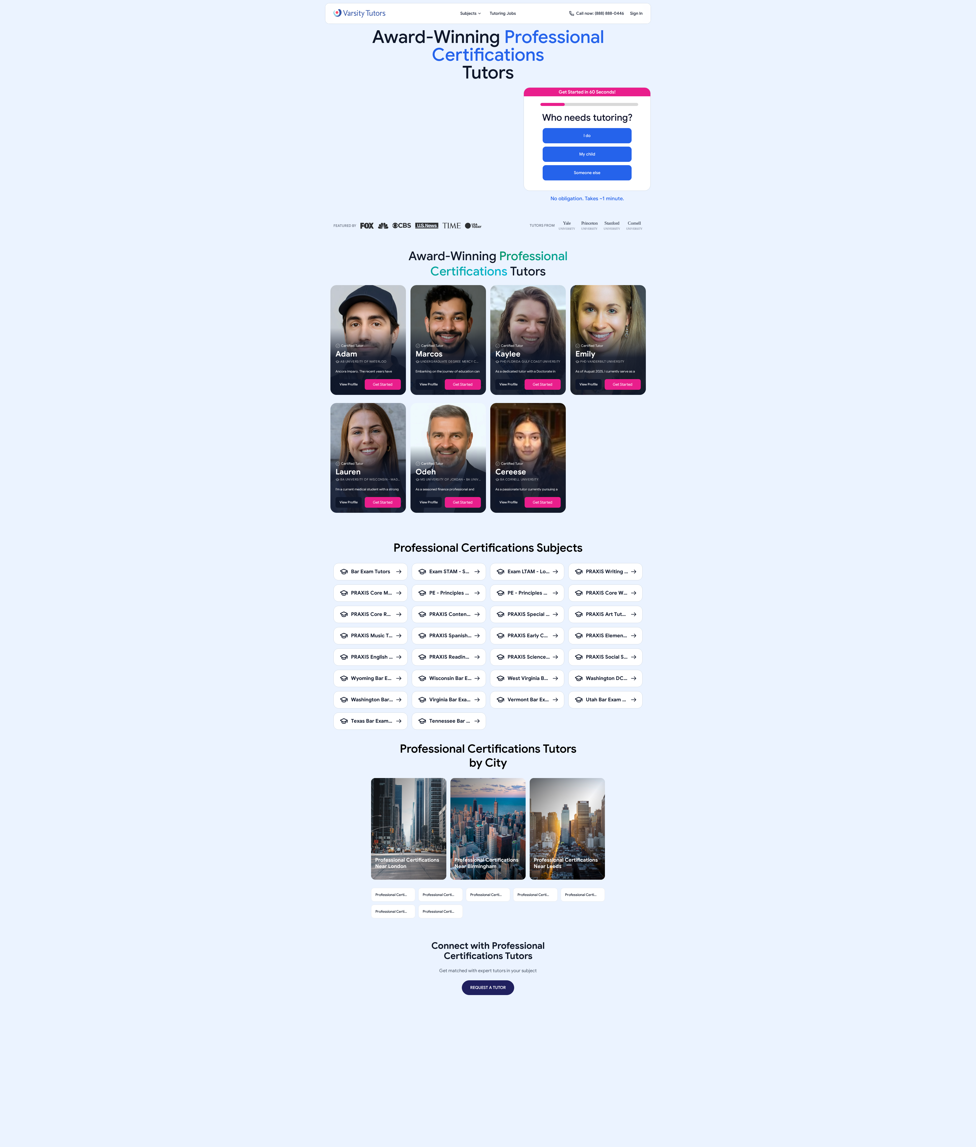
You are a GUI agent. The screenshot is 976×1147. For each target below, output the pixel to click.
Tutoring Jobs (503, 13)
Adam (346, 354)
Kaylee (508, 354)
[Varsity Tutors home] (359, 13)
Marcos (429, 354)
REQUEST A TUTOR (488, 987)
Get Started (382, 384)
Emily (585, 354)
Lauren (348, 471)
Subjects (468, 13)
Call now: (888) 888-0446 (600, 13)
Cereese (510, 471)
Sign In (636, 13)
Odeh (426, 471)
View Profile (349, 384)
